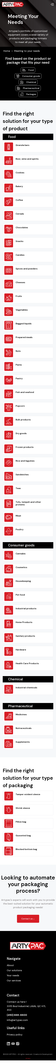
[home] (13, 4)
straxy (28, 1058)
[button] (52, 4)
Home (6, 51)
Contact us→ (28, 918)
